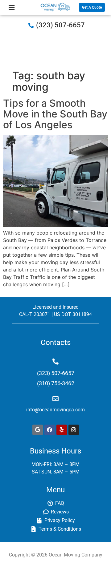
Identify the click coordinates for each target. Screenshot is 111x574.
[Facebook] (49, 430)
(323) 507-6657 (60, 25)
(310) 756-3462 (55, 383)
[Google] (37, 430)
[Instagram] (73, 430)
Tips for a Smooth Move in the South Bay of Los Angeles (55, 114)
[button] (11, 7)
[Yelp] (61, 430)
